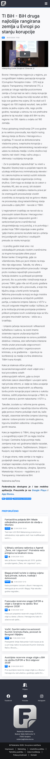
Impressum (9, 749)
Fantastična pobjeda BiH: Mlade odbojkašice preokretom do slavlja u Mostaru (23, 522)
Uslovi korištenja (34, 752)
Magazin (7, 581)
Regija (7, 637)
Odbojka (7, 528)
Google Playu (39, 490)
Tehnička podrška (16, 752)
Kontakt (34, 755)
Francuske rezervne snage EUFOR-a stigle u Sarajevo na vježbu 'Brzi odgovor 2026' (24, 604)
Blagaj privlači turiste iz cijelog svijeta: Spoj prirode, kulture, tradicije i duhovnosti (24, 575)
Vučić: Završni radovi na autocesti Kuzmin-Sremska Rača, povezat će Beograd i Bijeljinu (23, 632)
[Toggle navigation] (46, 4)
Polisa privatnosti (20, 755)
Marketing (22, 749)
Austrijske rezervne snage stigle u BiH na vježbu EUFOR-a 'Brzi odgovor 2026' (25, 660)
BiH (3, 37)
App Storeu (8, 494)
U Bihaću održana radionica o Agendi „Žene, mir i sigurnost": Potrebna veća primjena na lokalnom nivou (25, 550)
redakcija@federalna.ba (25, 739)
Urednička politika (37, 749)
